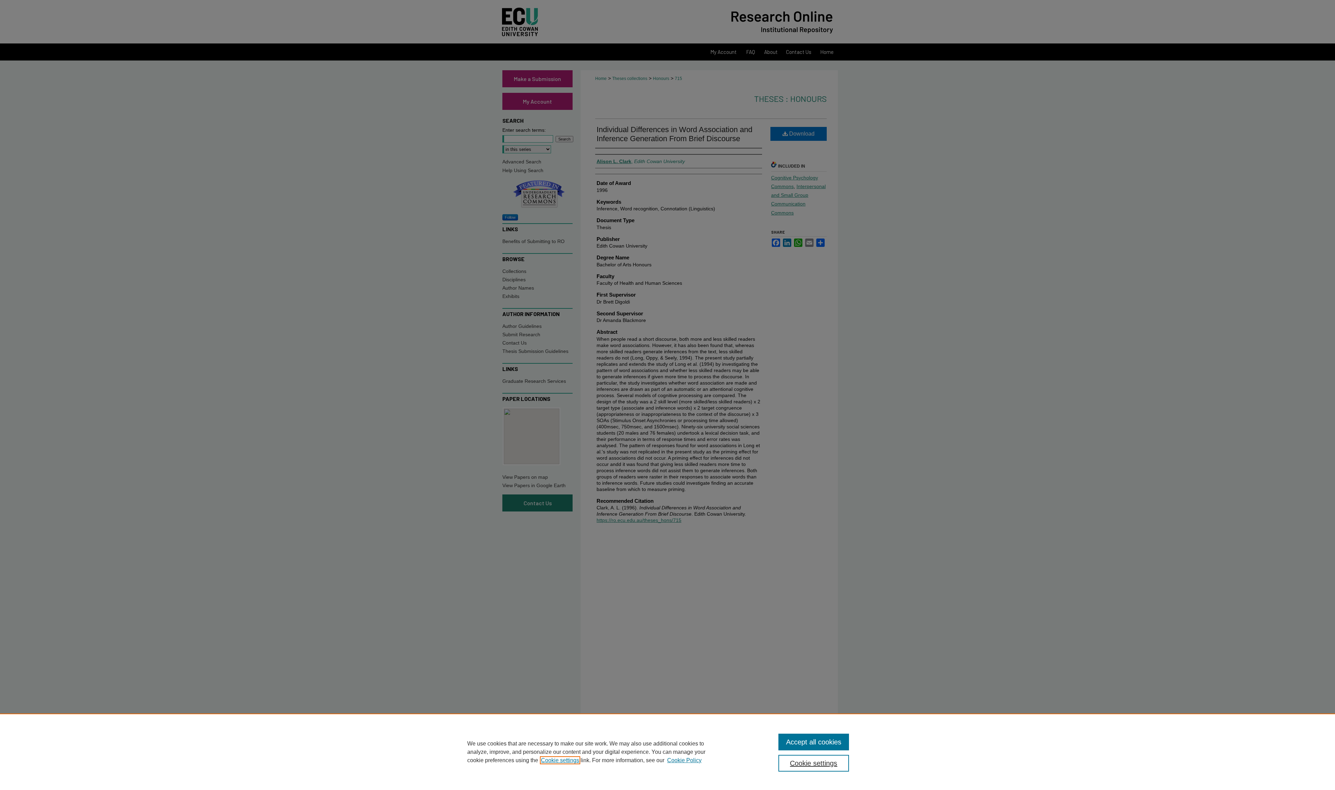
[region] (667, 752)
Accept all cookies (813, 742)
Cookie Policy (684, 760)
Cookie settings (560, 760)
